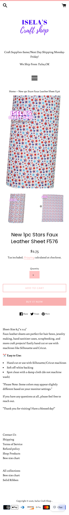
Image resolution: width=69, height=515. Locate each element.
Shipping (29, 257)
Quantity (34, 268)
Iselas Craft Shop (43, 500)
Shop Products (11, 453)
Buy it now (34, 301)
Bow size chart (11, 458)
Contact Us (9, 434)
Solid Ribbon (10, 480)
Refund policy (11, 448)
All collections (11, 470)
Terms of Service (12, 444)
